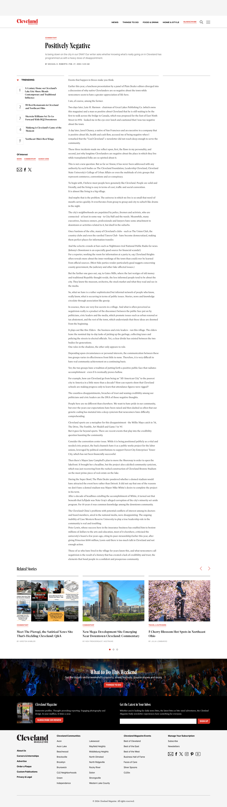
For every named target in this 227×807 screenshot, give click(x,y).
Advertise (22, 761)
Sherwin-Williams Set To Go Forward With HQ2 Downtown (41, 118)
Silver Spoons (130, 767)
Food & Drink (151, 22)
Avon (59, 741)
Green (60, 778)
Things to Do (131, 22)
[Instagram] (187, 754)
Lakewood (94, 741)
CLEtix (127, 772)
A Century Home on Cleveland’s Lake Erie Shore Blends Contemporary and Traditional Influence (41, 93)
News (115, 22)
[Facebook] (176, 754)
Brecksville (62, 757)
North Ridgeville (97, 762)
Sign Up (204, 721)
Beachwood (62, 751)
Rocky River (94, 767)
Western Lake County (99, 783)
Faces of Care (130, 762)
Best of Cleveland (132, 741)
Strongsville (95, 778)
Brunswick (62, 767)
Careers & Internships (28, 756)
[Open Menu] (208, 22)
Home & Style (171, 22)
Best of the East (131, 746)
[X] (181, 754)
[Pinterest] (192, 754)
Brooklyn (61, 762)
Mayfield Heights (97, 746)
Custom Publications (27, 771)
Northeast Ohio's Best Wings (39, 139)
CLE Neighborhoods (66, 772)
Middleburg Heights (99, 751)
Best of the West (132, 751)
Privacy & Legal (24, 777)
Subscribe (190, 22)
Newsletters (174, 746)
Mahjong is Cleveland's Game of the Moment (44, 129)
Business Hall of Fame (134, 757)
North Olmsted (96, 757)
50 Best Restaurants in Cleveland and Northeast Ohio (41, 107)
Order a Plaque (24, 766)
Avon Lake (62, 746)
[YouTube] (198, 754)
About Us (21, 750)
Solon (92, 772)
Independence (64, 783)
